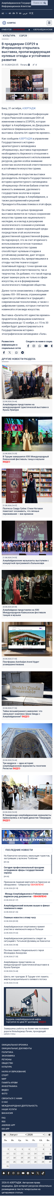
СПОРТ (5, 1075)
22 (43, 1158)
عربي (25, 13)
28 (35, 1162)
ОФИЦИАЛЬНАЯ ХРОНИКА (15, 1045)
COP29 (23, 35)
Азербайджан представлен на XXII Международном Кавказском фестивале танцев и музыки (24, 612)
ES (20, 13)
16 (50, 1153)
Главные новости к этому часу (20, 917)
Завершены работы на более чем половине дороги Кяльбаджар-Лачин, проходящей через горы (26, 1031)
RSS (3, 1121)
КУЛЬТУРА (9, 35)
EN (10, 13)
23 (50, 1158)
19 (22, 1158)
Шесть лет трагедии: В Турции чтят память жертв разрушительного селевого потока (26, 978)
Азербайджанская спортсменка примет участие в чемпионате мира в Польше (24, 928)
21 (35, 1158)
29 (43, 1162)
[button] (27, 81)
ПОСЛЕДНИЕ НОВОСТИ (19, 849)
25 (14, 1162)
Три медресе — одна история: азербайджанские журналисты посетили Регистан (24, 766)
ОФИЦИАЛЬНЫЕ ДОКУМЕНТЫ (17, 1048)
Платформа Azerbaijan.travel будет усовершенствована (21, 663)
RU (6, 13)
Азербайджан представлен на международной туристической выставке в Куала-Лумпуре (26, 407)
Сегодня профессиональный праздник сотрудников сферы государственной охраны (24, 870)
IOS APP (5, 1129)
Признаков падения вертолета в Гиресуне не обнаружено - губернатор (27, 883)
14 (35, 1153)
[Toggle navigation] (48, 23)
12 (22, 1153)
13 (29, 1153)
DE (13, 13)
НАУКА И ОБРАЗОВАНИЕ (14, 1071)
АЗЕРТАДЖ (29, 108)
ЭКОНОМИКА (8, 1056)
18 (14, 1158)
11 (14, 1153)
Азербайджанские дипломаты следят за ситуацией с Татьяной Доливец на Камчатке (27, 939)
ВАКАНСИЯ (7, 1113)
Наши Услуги (9, 1109)
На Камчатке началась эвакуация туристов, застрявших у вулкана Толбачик (27, 857)
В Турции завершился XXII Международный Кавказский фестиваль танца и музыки (26, 459)
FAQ (3, 1118)
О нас (5, 1102)
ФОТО (4, 1093)
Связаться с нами (12, 1098)
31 (8, 1166)
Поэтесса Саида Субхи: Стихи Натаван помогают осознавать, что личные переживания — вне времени (23, 511)
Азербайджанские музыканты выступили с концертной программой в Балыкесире (26, 562)
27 (29, 1162)
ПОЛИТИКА (7, 1052)
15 (43, 1153)
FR (17, 13)
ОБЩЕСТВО (7, 1063)
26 (22, 1162)
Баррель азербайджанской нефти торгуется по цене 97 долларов (26, 1020)
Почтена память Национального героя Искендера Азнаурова (24, 951)
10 (8, 1153)
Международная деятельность (20, 1106)
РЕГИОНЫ (6, 1059)
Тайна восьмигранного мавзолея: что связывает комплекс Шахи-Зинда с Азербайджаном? (22, 714)
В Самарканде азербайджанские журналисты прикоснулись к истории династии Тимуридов (27, 818)
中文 (31, 13)
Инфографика (9, 1086)
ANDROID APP (8, 1125)
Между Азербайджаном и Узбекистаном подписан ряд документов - (26, 895)
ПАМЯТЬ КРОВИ (10, 1082)
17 (8, 1158)
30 (50, 1162)
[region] (28, 944)
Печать (24, 65)
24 (8, 1162)
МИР (4, 1079)
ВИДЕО (5, 1090)
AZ (3, 13)
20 (29, 1158)
